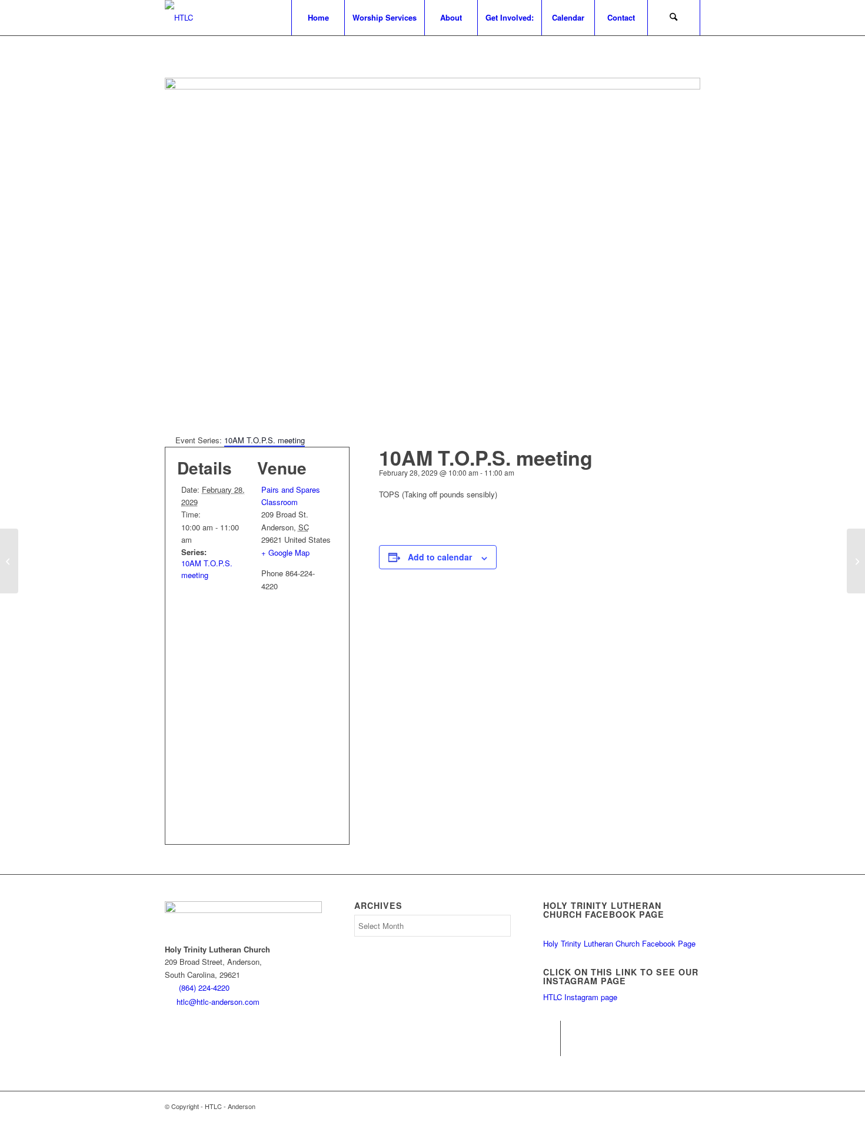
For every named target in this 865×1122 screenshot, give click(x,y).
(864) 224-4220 (204, 987)
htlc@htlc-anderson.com (218, 1001)
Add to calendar (440, 557)
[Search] (673, 17)
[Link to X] (551, 1047)
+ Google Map (285, 552)
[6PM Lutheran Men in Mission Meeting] (9, 561)
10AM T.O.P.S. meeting (206, 568)
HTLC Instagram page (580, 997)
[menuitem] (317, 17)
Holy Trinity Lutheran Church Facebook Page (619, 943)
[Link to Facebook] (551, 1029)
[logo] (179, 17)
